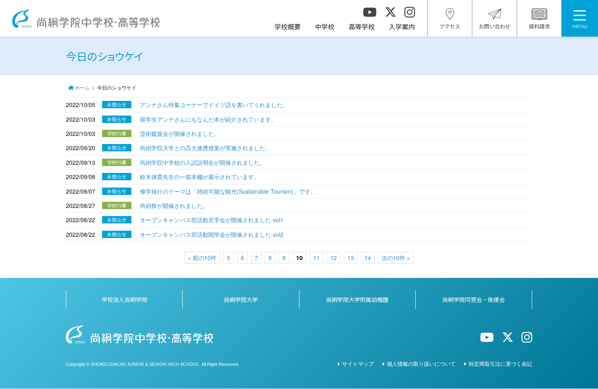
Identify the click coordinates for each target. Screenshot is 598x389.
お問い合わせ (495, 26)
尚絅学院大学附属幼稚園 (357, 299)
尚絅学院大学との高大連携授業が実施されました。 (205, 148)
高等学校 (362, 26)
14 (367, 258)
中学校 (324, 26)
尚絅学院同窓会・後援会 (473, 299)
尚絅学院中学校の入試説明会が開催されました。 (202, 162)
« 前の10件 (202, 258)
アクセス (449, 26)
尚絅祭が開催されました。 (174, 205)
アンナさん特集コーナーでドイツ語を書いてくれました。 (214, 105)
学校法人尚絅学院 (124, 299)
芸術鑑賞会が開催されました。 (180, 133)
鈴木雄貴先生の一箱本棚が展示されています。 (200, 177)
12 (333, 258)
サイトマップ (358, 363)
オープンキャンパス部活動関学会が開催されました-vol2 (212, 234)
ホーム (82, 87)
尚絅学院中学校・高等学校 (86, 18)
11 (316, 258)
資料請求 (539, 26)
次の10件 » (396, 258)
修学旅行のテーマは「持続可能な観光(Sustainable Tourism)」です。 (228, 191)
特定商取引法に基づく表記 (500, 363)
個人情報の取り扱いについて (421, 363)
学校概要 (288, 26)
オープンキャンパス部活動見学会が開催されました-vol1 (212, 220)
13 (350, 258)
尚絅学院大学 (241, 299)
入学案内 (402, 26)
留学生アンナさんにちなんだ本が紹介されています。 (208, 119)
